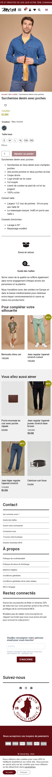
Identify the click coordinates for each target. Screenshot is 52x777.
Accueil (4, 94)
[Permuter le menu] (19, 9)
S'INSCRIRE (26, 659)
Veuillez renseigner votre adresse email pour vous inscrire (25, 639)
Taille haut (7, 134)
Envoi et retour (26, 252)
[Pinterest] (31, 688)
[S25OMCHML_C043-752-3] (26, 53)
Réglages (23, 772)
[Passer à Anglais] (46, 10)
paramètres (30, 767)
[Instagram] (26, 688)
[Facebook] (20, 688)
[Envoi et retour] (26, 244)
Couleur (6, 122)
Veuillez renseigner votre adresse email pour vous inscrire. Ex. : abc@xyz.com (24, 652)
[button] (28, 90)
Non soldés (13, 94)
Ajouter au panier (24, 153)
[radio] (4, 128)
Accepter (9, 772)
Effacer (4, 145)
